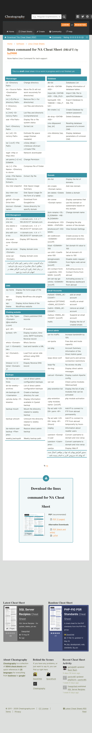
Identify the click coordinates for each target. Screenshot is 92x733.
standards (68, 647)
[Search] (64, 16)
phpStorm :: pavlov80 (77, 680)
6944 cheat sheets (14, 666)
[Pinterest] (87, 16)
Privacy (18, 711)
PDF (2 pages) (59, 519)
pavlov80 (72, 677)
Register (80, 25)
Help (70, 31)
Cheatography (9, 663)
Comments (56, 37)
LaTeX (55, 535)
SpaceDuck (51, 679)
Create (41, 31)
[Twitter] (82, 16)
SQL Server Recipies (76, 689)
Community (56, 31)
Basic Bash (72, 670)
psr (77, 647)
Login (65, 25)
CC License (43, 708)
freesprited (25, 631)
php (68, 644)
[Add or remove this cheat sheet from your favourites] (87, 37)
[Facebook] (78, 16)
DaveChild (70, 635)
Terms (8, 711)
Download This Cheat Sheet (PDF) (21, 37)
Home (11, 31)
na (47, 466)
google (22, 675)
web (82, 644)
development (75, 644)
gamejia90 (72, 667)
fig (74, 647)
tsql (22, 638)
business (12, 675)
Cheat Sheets (26, 31)
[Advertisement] (46, 6)
